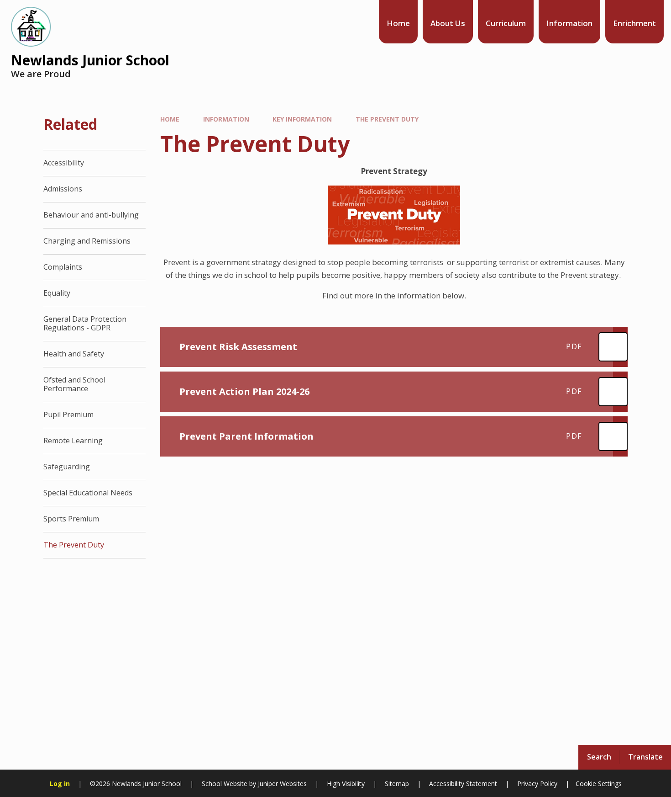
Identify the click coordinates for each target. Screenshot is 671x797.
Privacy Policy (537, 783)
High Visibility (346, 783)
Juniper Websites (281, 783)
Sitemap (397, 783)
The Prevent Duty (387, 119)
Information (226, 119)
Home (169, 119)
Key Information (302, 119)
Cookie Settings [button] (599, 783)
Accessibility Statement (463, 783)
